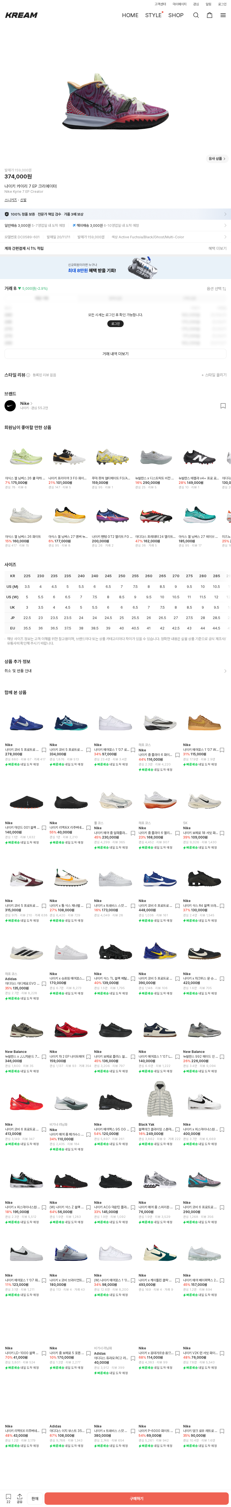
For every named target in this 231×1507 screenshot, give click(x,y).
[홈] (21, 15)
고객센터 (160, 4)
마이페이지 (180, 4)
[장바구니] (209, 15)
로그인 (222, 4)
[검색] (196, 15)
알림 (208, 4)
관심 (196, 4)
